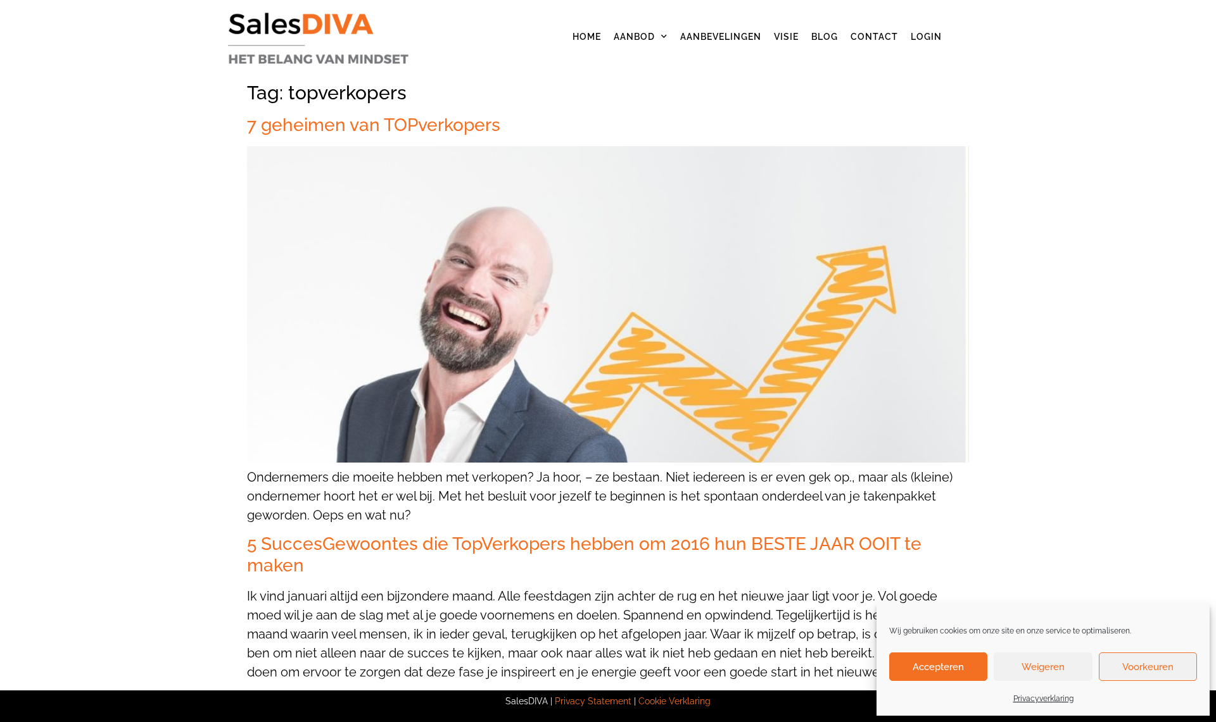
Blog (824, 37)
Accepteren (938, 667)
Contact (874, 37)
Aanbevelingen (720, 37)
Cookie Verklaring (674, 701)
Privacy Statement (593, 701)
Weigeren (1043, 667)
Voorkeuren (1148, 667)
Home (587, 37)
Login (926, 37)
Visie (786, 37)
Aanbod (634, 37)
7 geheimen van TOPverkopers (373, 125)
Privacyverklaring (1043, 698)
